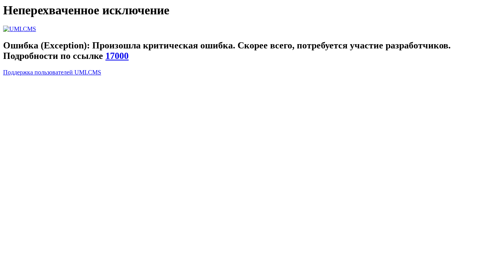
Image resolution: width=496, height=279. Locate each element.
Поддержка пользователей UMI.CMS (52, 72)
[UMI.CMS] (19, 29)
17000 (117, 56)
